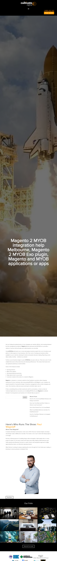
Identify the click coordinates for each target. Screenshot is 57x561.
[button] (28, 9)
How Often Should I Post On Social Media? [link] (40, 407)
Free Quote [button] (49, 13)
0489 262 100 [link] (49, 11)
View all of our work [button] (28, 546)
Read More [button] (9, 497)
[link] (28, 5)
